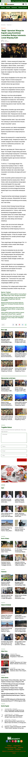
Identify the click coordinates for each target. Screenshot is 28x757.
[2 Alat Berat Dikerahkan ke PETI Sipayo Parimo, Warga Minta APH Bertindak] (21, 610)
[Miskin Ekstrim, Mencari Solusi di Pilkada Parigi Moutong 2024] (21, 523)
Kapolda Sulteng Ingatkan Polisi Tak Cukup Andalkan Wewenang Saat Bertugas (20, 563)
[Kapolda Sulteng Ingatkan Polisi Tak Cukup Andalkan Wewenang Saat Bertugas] (21, 557)
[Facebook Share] (13, 325)
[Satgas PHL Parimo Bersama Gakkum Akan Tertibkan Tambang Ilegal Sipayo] (7, 610)
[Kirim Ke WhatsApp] (25, 325)
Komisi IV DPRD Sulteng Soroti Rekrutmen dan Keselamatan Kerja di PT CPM (6, 584)
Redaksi (9, 745)
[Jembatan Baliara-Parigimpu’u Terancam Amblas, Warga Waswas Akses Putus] (5, 656)
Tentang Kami (16, 745)
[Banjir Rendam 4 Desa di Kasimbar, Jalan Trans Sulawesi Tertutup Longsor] (7, 544)
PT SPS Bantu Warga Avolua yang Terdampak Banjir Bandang (21, 550)
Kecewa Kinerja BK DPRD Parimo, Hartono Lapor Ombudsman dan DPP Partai (6, 630)
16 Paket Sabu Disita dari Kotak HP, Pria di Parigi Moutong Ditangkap (7, 643)
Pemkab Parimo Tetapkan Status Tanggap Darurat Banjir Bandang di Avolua (6, 563)
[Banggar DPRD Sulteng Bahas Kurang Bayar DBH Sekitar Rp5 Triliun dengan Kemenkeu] (7, 334)
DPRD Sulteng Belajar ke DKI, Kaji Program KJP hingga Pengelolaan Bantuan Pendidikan (13, 299)
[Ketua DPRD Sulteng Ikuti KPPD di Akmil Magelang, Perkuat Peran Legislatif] (7, 363)
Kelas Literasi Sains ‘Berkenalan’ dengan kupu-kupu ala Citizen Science (14, 716)
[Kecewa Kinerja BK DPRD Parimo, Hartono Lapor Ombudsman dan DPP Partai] (7, 623)
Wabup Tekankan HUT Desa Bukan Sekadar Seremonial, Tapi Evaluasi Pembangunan (18, 663)
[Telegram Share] (22, 325)
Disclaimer (10, 749)
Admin (5, 40)
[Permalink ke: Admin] (2, 41)
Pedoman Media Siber (10, 747)
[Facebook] (7, 741)
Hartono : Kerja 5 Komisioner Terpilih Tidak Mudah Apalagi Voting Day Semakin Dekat (15, 727)
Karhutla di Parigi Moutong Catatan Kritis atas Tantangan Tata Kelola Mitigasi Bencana (6, 501)
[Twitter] (10, 741)
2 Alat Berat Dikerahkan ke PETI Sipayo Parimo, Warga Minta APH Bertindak (20, 617)
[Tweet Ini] (16, 325)
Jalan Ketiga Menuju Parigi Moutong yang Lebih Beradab (7, 515)
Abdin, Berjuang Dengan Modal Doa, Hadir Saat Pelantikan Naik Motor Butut (20, 515)
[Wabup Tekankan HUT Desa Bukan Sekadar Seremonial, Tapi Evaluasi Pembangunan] (5, 663)
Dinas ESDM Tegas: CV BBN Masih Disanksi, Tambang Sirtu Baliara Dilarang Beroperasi (20, 643)
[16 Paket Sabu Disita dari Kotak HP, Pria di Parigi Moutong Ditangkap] (7, 637)
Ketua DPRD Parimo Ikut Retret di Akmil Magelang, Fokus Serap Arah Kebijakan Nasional (12, 318)
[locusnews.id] (9, 4)
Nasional (3, 28)
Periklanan (18, 749)
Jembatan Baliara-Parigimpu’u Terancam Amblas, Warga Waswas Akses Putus (17, 656)
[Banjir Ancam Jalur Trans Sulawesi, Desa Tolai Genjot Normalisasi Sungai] (5, 670)
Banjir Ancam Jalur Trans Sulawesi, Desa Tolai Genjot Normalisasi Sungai (18, 670)
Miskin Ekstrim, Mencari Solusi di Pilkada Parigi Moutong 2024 (20, 529)
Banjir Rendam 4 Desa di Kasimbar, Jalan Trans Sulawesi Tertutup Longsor (6, 550)
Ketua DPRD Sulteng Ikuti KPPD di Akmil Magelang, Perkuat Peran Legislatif (12, 313)
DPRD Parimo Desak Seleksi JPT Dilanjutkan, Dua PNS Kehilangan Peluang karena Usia (21, 597)
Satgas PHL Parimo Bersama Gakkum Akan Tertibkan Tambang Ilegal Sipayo (6, 617)
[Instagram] (15, 741)
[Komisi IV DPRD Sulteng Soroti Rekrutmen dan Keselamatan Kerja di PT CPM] (7, 577)
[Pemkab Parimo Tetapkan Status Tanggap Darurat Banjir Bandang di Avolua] (7, 557)
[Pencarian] (26, 4)
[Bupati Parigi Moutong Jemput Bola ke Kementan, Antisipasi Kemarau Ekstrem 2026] (7, 349)
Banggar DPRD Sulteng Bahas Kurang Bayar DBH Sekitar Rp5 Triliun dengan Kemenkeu (13, 294)
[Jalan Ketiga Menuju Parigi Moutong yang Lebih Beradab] (7, 508)
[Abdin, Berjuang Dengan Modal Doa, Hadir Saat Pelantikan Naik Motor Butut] (21, 508)
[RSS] (21, 741)
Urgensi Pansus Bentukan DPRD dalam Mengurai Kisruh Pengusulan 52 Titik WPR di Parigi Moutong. (20, 501)
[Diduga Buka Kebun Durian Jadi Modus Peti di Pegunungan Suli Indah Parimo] (21, 623)
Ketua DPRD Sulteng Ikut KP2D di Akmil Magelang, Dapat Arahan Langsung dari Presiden (12, 309)
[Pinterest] (13, 741)
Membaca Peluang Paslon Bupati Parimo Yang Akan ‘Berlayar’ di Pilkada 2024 (6, 529)
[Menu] (2, 4)
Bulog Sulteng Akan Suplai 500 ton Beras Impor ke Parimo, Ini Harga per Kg (15, 721)
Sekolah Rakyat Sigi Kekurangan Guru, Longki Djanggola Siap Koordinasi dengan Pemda (7, 597)
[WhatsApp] (18, 741)
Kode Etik (20, 747)
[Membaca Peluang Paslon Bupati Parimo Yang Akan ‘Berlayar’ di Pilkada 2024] (7, 523)
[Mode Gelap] (23, 4)
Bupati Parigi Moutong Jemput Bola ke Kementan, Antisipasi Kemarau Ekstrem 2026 (12, 304)
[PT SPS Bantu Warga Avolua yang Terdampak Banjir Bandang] (21, 544)
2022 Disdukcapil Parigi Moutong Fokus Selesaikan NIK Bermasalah (14, 710)
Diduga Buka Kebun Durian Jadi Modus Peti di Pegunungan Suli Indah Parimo (20, 630)
